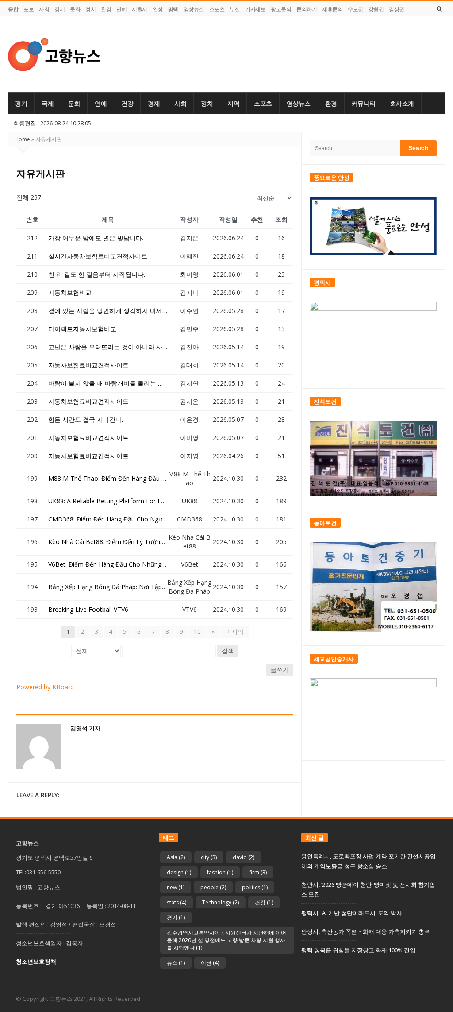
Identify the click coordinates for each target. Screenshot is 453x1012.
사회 (44, 9)
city (209, 857)
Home (22, 139)
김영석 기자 (85, 728)
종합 (13, 9)
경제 (59, 9)
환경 (106, 9)
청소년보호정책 (36, 962)
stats (176, 902)
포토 (28, 9)
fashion (220, 872)
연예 (121, 9)
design (179, 872)
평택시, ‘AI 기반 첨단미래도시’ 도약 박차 (351, 913)
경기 (21, 104)
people (213, 887)
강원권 (376, 9)
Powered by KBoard (45, 687)
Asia (176, 857)
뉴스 (176, 962)
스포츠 (217, 9)
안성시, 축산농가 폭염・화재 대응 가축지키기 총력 (365, 931)
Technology (220, 902)
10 (197, 631)
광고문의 (281, 9)
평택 (173, 9)
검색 (228, 650)
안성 (158, 9)
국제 (48, 104)
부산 (235, 9)
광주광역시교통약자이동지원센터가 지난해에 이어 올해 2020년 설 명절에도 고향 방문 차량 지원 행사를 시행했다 (226, 940)
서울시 (139, 9)
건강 (127, 104)
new (175, 887)
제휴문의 (332, 9)
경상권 (396, 9)
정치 (90, 9)
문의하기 (306, 9)
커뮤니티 (364, 104)
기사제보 (255, 9)
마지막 (234, 631)
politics (255, 887)
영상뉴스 (194, 9)
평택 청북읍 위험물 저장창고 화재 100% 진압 (358, 950)
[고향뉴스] (54, 54)
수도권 (355, 9)
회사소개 (402, 104)
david (243, 857)
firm (258, 872)
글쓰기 (279, 669)
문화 (75, 9)
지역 (233, 104)
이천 (210, 962)
